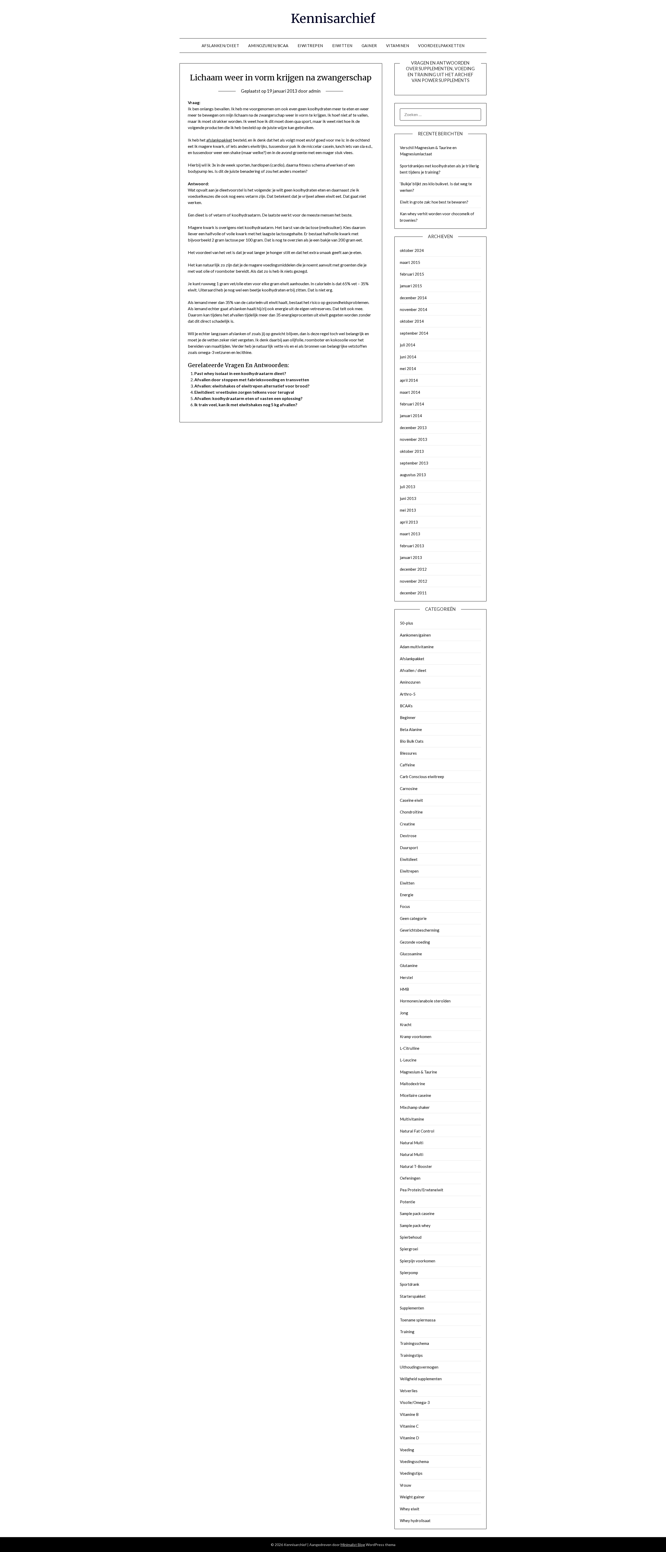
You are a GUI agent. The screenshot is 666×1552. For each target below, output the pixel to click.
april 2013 (409, 522)
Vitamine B (409, 1414)
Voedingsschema (414, 1461)
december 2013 (413, 427)
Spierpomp (409, 1272)
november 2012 (413, 581)
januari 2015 (411, 285)
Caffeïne (407, 764)
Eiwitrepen (409, 871)
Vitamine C (409, 1426)
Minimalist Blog (353, 1544)
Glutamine (409, 965)
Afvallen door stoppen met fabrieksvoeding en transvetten (251, 379)
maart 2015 (410, 262)
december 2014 (413, 297)
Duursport (409, 847)
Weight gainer (412, 1496)
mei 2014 (408, 368)
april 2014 (409, 380)
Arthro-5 (407, 694)
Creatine (407, 824)
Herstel (406, 977)
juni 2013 (408, 498)
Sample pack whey (415, 1225)
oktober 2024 (412, 250)
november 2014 (413, 309)
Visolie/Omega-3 (415, 1402)
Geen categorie (413, 918)
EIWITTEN (342, 45)
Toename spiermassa (418, 1320)
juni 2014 (408, 356)
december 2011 (413, 592)
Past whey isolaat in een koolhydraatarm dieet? (240, 373)
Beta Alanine (411, 729)
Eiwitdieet (409, 859)
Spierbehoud (410, 1237)
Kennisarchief (333, 18)
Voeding (407, 1449)
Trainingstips (411, 1355)
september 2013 (414, 463)
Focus (405, 906)
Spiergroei (409, 1248)
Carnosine (409, 788)
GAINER (369, 45)
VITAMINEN (397, 45)
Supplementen (412, 1308)
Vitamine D (409, 1437)
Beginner (408, 717)
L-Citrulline (409, 1048)
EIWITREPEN (310, 45)
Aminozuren (410, 682)
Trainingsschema (414, 1343)
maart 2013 (410, 533)
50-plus (406, 623)
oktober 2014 (412, 321)
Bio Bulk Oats (412, 741)
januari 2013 (411, 557)
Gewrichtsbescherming (419, 930)
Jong (404, 1012)
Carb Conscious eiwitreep (422, 776)
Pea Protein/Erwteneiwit (421, 1189)
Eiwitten (407, 883)
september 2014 (414, 333)
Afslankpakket (412, 658)
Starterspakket (413, 1296)
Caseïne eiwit (411, 800)
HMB (404, 989)
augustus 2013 (413, 474)
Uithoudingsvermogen (419, 1367)
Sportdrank (409, 1284)
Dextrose (408, 835)
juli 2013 (407, 486)
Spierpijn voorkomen (417, 1260)
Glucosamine (411, 953)
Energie (406, 894)
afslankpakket (219, 139)
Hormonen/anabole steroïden (425, 1000)
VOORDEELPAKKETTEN (441, 45)
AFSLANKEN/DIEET (220, 45)
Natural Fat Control (417, 1131)
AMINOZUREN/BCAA (268, 45)
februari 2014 (412, 404)
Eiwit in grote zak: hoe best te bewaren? (434, 202)
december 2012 (413, 569)
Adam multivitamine (417, 646)
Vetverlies (409, 1390)
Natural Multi (411, 1142)
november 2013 (413, 439)
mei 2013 (408, 510)
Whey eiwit (409, 1508)
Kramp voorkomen (415, 1036)
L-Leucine (408, 1060)
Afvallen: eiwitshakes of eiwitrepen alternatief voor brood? (252, 385)
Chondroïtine (411, 812)
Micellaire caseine (415, 1095)
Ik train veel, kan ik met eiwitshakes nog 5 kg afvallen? (245, 404)
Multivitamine (412, 1119)
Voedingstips (411, 1473)
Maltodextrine (412, 1083)
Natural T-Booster (416, 1166)
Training (407, 1331)
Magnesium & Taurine (418, 1072)
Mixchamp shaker (415, 1107)
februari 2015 (412, 274)
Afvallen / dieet (413, 670)
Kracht (406, 1024)
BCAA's (406, 705)
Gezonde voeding (415, 942)
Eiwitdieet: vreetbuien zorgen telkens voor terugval (244, 392)
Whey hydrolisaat (415, 1520)
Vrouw (405, 1485)
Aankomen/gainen (415, 635)
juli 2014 (407, 344)
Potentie (407, 1201)
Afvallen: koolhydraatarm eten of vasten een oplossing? (248, 398)
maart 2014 (410, 392)
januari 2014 (411, 415)
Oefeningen (410, 1178)
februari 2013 (412, 545)
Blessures (408, 753)
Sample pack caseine (417, 1213)
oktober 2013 (412, 451)
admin (315, 91)
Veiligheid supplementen (421, 1378)
